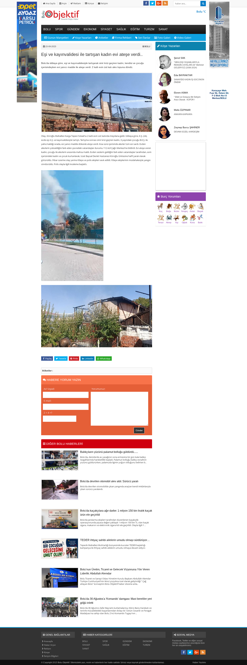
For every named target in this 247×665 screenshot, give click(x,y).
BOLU (147, 46)
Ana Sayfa (50, 3)
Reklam (77, 3)
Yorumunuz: (98, 388)
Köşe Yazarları (83, 37)
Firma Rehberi (122, 37)
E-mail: (47, 400)
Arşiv (64, 3)
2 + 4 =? (48, 412)
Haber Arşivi (50, 645)
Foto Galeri (163, 37)
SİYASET (86, 645)
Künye (90, 3)
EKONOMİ (147, 641)
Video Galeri (183, 37)
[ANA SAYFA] (60, 20)
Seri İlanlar (143, 37)
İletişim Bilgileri (51, 656)
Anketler (103, 37)
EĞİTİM (126, 645)
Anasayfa (48, 641)
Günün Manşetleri (58, 37)
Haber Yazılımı (199, 662)
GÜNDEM (127, 641)
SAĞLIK (105, 645)
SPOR (105, 641)
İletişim (104, 3)
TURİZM (146, 645)
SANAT (85, 648)
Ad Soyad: (49, 388)
